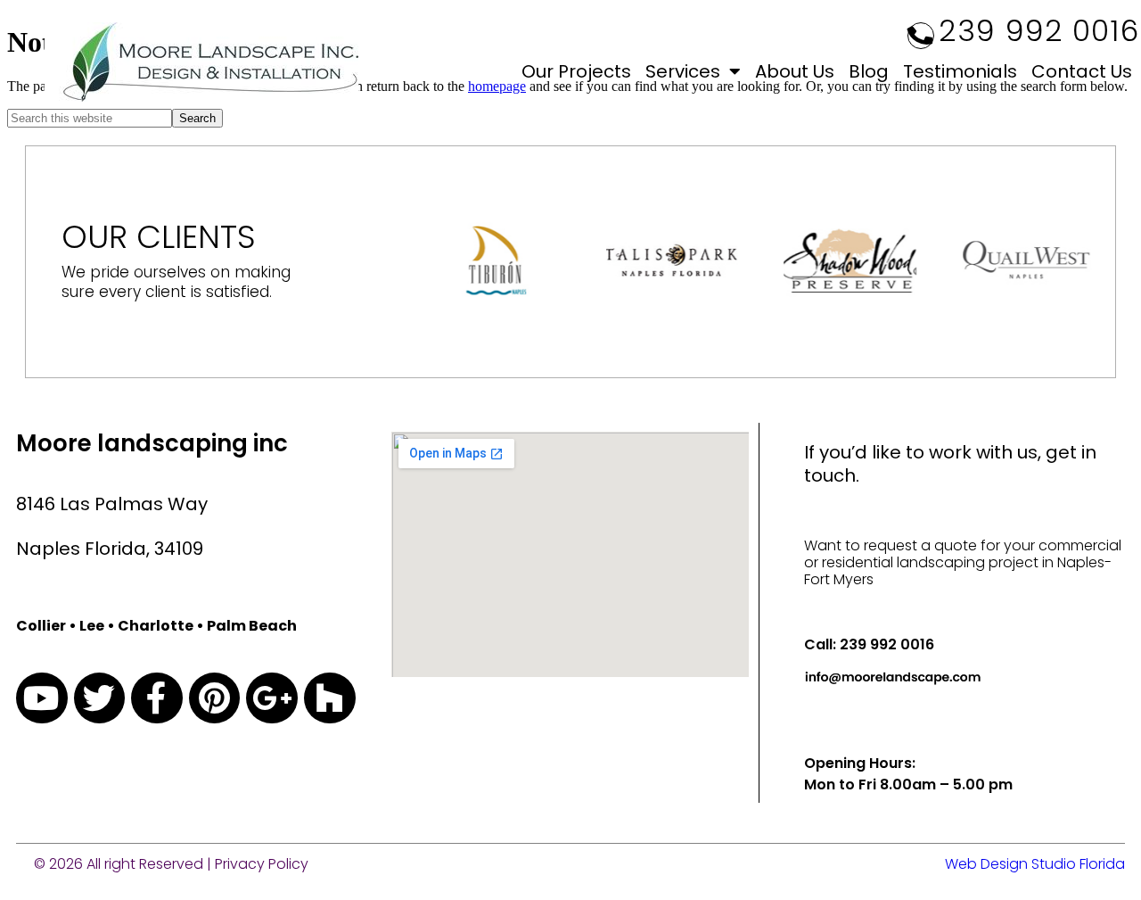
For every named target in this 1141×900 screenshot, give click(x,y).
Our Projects (576, 71)
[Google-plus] (272, 698)
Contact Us (1081, 71)
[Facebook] (157, 698)
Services (682, 71)
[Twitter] (100, 698)
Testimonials (960, 71)
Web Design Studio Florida (1035, 864)
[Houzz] (330, 698)
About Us (794, 71)
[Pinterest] (215, 698)
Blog (869, 71)
